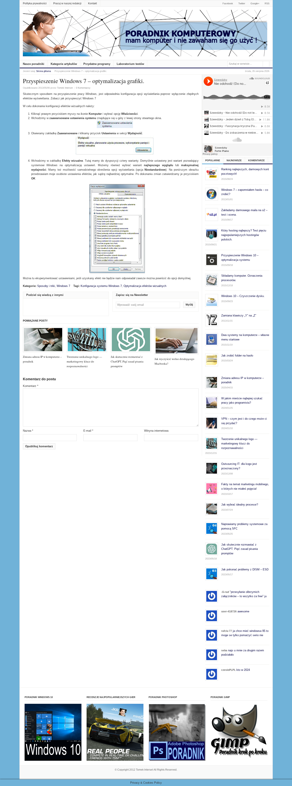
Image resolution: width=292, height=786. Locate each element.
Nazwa (28, 430)
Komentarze (256, 160)
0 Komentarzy (83, 88)
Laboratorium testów (130, 64)
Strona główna (43, 71)
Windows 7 (63, 286)
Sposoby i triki (46, 286)
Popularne (212, 160)
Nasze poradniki (33, 64)
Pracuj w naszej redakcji (67, 3)
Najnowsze (234, 160)
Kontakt (92, 3)
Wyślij (189, 304)
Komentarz (30, 386)
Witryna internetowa (156, 430)
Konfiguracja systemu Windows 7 (101, 286)
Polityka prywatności (35, 3)
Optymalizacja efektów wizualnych (145, 286)
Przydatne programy (96, 64)
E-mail (88, 430)
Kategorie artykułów (64, 64)
